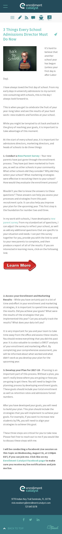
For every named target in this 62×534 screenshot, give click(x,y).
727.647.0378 (31, 506)
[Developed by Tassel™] (53, 528)
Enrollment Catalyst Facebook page (24, 460)
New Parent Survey (28, 155)
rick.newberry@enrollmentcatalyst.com (31, 502)
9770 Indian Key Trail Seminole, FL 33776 (31, 499)
